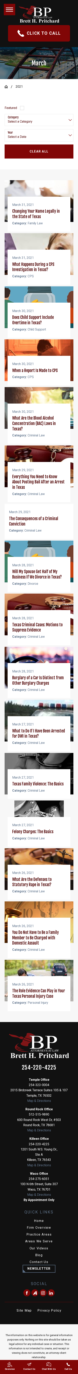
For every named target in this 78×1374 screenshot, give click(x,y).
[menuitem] (39, 1221)
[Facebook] (26, 1292)
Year (10, 132)
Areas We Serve (39, 1241)
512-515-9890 (39, 1114)
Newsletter (38, 1268)
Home (39, 1221)
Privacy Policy (49, 1310)
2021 (19, 86)
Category (13, 117)
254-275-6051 (39, 1179)
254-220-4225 (39, 1067)
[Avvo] (34, 1292)
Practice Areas (39, 1234)
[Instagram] (43, 1292)
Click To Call (44, 33)
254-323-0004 (39, 1085)
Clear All (39, 151)
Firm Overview (39, 1228)
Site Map (24, 1310)
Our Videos (39, 1248)
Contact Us (39, 1262)
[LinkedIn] (51, 1292)
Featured (11, 108)
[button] (9, 9)
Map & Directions (39, 1101)
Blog (39, 1255)
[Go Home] (8, 86)
